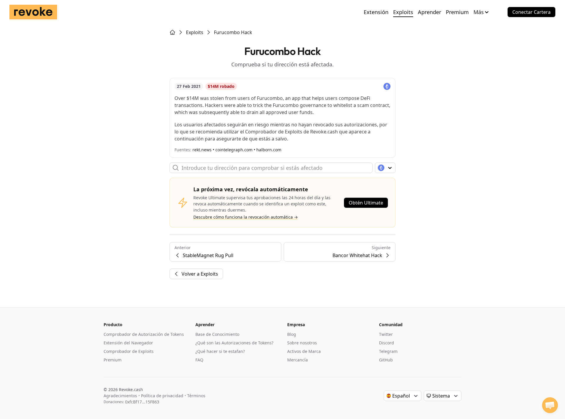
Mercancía (297, 360)
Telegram (388, 351)
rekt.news (202, 149)
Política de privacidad (162, 395)
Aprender (429, 12)
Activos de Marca (304, 351)
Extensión (376, 12)
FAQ (199, 360)
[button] (550, 405)
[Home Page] (172, 32)
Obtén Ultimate (366, 203)
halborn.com (268, 149)
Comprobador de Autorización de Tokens (144, 334)
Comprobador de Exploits (129, 351)
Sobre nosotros (302, 343)
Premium (457, 12)
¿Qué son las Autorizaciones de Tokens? (234, 343)
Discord (386, 343)
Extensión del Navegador (128, 343)
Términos (196, 395)
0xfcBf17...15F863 (142, 402)
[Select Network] (385, 167)
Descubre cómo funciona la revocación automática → (245, 217)
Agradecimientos (120, 395)
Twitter (386, 334)
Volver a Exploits (200, 274)
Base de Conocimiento (217, 334)
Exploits (403, 12)
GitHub (386, 360)
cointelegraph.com (233, 149)
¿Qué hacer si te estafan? (220, 351)
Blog (291, 334)
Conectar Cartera (531, 12)
